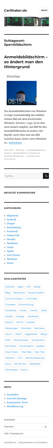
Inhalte (31, 322)
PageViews (31, 334)
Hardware (12, 243)
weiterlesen (15, 142)
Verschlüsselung (34, 358)
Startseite (9, 419)
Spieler (41, 346)
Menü (44, 10)
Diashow (8, 153)
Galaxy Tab (13, 235)
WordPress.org (15, 406)
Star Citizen (13, 255)
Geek (44, 310)
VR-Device (20, 363)
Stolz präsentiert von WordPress (33, 442)
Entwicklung (14, 227)
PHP (7, 340)
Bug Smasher (36, 292)
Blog (7, 292)
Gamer (34, 310)
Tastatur (10, 358)
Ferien (23, 310)
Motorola (26, 328)
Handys (11, 239)
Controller (31, 298)
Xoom (10, 263)
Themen (9, 426)
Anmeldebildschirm (36, 150)
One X (8, 334)
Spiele (10, 251)
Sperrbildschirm (20, 153)
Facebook (12, 231)
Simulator (10, 346)
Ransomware (20, 340)
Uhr (20, 358)
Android (11, 219)
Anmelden (13, 394)
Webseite (34, 363)
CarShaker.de (15, 10)
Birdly (37, 286)
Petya (44, 334)
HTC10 (19, 322)
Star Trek (40, 352)
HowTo (9, 322)
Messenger (11, 328)
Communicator (14, 298)
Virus (8, 363)
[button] (20, 89)
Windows (20, 150)
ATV (29, 286)
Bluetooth (19, 292)
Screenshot (38, 340)
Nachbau (39, 328)
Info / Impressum (13, 433)
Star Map (26, 352)
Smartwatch (26, 346)
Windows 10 (34, 153)
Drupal (10, 223)
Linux (10, 247)
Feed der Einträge (17, 398)
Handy (9, 316)
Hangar (20, 316)
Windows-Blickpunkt (14, 156)
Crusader (10, 304)
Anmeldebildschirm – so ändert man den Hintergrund (26, 61)
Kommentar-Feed (17, 402)
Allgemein (12, 215)
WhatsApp (11, 369)
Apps (20, 286)
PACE (18, 334)
